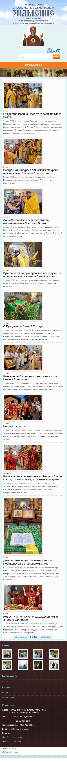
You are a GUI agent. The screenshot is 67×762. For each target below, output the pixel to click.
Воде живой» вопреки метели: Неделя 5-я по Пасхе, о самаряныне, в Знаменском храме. (32, 478)
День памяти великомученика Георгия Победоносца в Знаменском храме (28, 562)
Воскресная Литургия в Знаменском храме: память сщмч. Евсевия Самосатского (31, 172)
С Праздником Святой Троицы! (23, 326)
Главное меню (33, 65)
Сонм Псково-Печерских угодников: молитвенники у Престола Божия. (26, 222)
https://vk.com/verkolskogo (13, 741)
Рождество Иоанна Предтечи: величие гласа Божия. (32, 115)
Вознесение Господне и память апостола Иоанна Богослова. (30, 378)
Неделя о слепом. (15, 426)
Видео (5, 692)
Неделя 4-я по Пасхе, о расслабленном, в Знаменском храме (30, 618)
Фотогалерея (8, 698)
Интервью (6, 687)
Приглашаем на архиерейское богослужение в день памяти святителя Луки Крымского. (32, 275)
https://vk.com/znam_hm (12, 737)
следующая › (46, 637)
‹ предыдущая (20, 637)
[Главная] (33, 5)
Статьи (5, 682)
